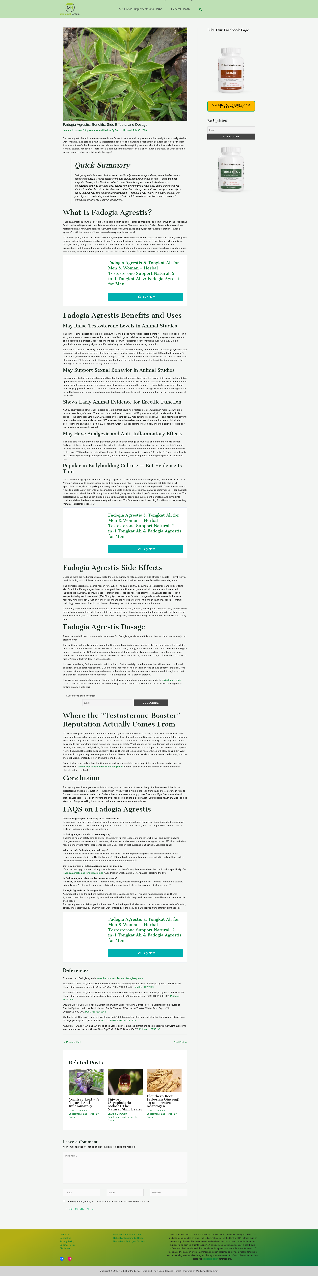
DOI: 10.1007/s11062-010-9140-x (118, 1020)
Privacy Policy (67, 1241)
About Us (64, 1234)
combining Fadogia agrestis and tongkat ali (100, 766)
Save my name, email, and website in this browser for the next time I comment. (108, 1201)
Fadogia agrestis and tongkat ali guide (83, 872)
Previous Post (72, 1042)
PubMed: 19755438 (149, 1029)
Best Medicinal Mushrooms (127, 1234)
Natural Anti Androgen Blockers (129, 1241)
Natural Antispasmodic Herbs (128, 1238)
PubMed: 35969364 (95, 1011)
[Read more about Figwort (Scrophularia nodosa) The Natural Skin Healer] (125, 1071)
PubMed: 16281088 (144, 987)
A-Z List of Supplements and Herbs (140, 9)
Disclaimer (65, 1248)
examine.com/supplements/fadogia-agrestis (120, 978)
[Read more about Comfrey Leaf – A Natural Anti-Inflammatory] (86, 1071)
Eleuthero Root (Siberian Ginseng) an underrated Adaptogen (163, 1101)
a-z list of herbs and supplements (231, 106)
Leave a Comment (72, 130)
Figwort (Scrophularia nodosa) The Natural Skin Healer (125, 1104)
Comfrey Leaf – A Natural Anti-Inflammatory (84, 1102)
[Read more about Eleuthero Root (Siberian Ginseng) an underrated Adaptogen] (164, 1071)
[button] (200, 9)
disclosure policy (210, 1259)
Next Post (180, 1042)
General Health (180, 9)
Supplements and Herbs (97, 130)
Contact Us (65, 1238)
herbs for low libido (171, 680)
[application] (163, 9)
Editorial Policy (67, 1245)
